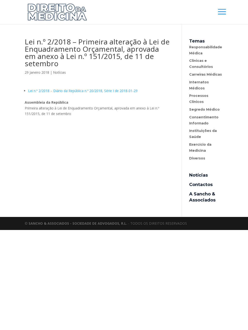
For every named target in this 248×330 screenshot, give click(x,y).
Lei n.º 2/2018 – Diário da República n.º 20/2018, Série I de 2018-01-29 (83, 90)
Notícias (59, 72)
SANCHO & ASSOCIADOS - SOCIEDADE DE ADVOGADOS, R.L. (78, 223)
